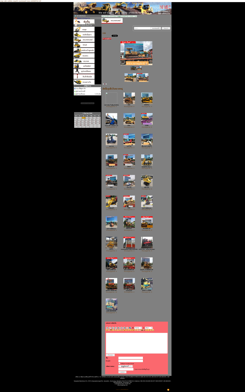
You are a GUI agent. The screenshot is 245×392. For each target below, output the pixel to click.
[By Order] (87, 76)
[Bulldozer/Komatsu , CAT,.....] (87, 40)
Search (166, 28)
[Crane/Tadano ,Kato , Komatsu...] (87, 55)
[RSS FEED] (168, 389)
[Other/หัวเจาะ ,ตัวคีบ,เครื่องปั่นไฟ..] (87, 71)
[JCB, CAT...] (87, 50)
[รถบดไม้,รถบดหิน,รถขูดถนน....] (87, 81)
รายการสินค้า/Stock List (85, 25)
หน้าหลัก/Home (81, 16)
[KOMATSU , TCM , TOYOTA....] (87, 66)
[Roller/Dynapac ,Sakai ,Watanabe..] (87, 45)
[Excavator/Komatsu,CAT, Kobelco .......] (87, 29)
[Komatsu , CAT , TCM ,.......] (87, 34)
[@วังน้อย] (87, 21)
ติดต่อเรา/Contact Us (83, 18)
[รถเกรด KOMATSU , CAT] (87, 61)
